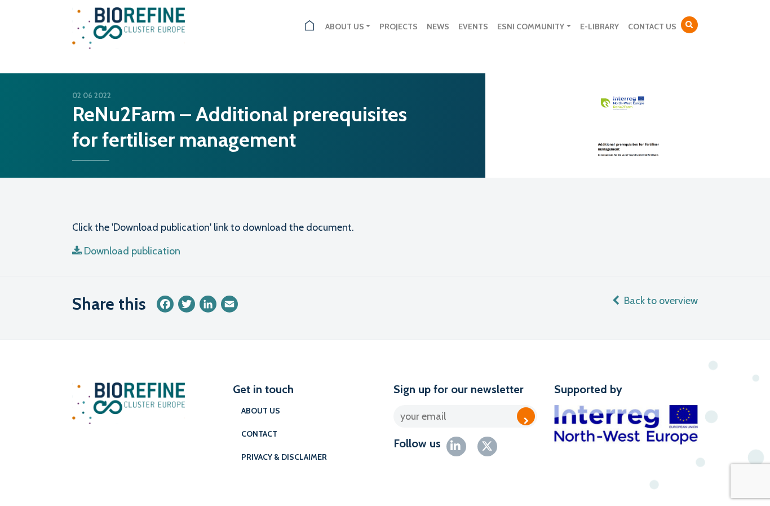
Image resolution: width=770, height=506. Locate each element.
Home (309, 26)
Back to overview (661, 300)
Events (473, 26)
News (438, 26)
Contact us (652, 26)
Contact (259, 434)
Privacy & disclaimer (284, 457)
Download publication (132, 251)
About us (344, 26)
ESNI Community (530, 26)
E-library (599, 26)
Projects (398, 26)
